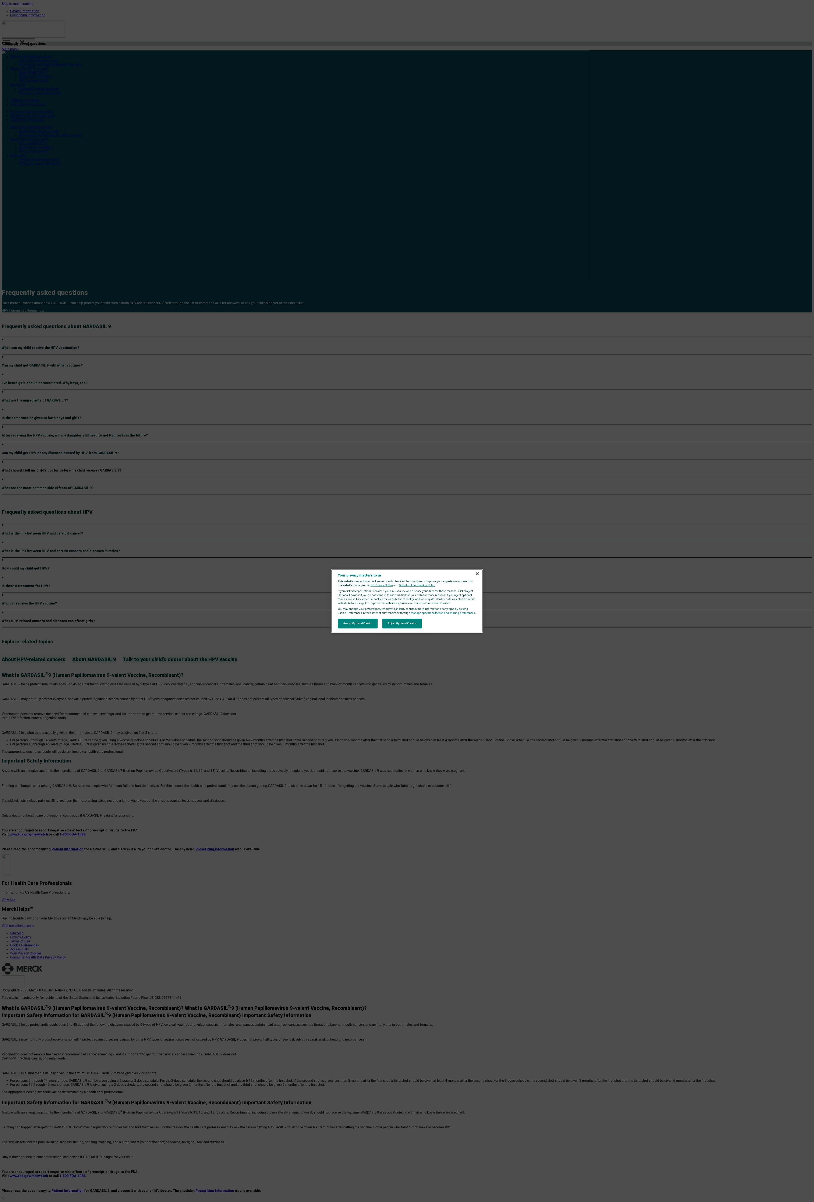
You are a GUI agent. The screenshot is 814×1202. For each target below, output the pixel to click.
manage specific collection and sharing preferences (443, 613)
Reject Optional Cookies (402, 623)
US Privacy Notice (382, 585)
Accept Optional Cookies (357, 623)
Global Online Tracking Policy (417, 585)
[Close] (477, 573)
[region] (407, 601)
